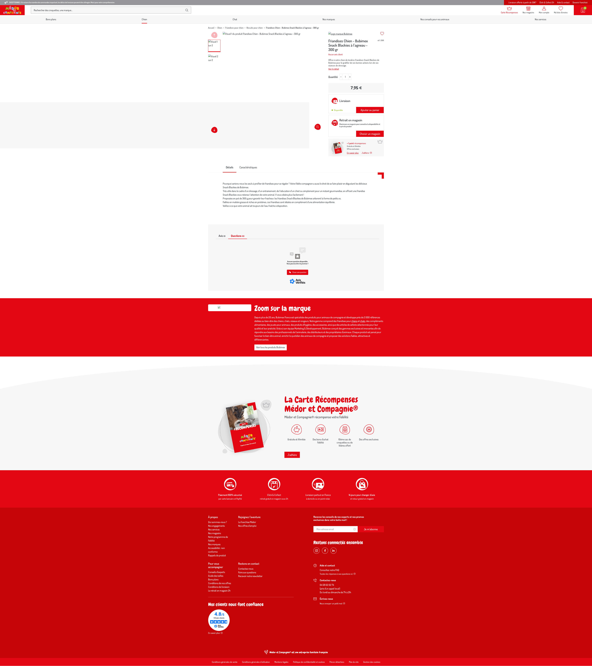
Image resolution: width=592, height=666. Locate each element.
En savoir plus (353, 153)
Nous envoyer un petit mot (331, 603)
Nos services (540, 19)
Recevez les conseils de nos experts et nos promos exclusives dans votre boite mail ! (338, 518)
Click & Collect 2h (546, 2)
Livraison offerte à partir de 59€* (522, 2)
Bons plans (51, 19)
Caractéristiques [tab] (248, 167)
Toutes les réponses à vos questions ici (336, 574)
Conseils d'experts (216, 572)
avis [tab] (222, 235)
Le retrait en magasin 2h (219, 590)
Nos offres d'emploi (247, 525)
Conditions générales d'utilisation (256, 662)
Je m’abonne (371, 529)
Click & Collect (274, 494)
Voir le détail (333, 69)
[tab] (229, 167)
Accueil (211, 27)
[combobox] (108, 10)
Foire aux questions (247, 572)
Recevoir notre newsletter (250, 576)
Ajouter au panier (370, 110)
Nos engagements (216, 525)
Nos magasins (214, 533)
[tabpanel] (296, 194)
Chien (219, 27)
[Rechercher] (186, 10)
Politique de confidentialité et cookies (309, 662)
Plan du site (354, 662)
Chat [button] (235, 19)
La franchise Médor (247, 522)
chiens (354, 321)
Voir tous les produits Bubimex (270, 347)
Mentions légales (281, 662)
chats (362, 321)
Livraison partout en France (318, 494)
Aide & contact (563, 2)
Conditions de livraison (218, 586)
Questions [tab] (237, 235)
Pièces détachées (336, 662)
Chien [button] (144, 19)
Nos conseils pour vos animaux (434, 19)
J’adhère (365, 153)
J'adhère (292, 454)
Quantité (333, 77)
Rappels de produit (217, 555)
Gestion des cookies (371, 662)
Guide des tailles (215, 575)
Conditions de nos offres (219, 583)
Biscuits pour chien (255, 27)
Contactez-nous (245, 568)
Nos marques (329, 19)
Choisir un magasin (370, 133)
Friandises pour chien (234, 27)
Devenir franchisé (580, 2)
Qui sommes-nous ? (217, 522)
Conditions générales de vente (224, 662)
